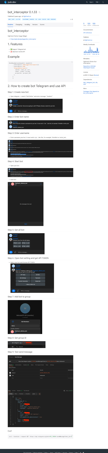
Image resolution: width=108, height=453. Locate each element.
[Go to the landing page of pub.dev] (10, 2)
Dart (13, 19)
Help (97, 2)
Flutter (18, 19)
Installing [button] (27, 24)
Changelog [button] (19, 24)
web (48, 19)
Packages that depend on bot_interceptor (91, 92)
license (96, 75)
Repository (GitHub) (89, 66)
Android (32, 19)
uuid (84, 84)
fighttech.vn (27, 16)
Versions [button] (35, 24)
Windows (53, 19)
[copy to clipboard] (72, 62)
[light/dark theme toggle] (103, 2)
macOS (44, 19)
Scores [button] (42, 24)
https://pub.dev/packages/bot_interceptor (23, 39)
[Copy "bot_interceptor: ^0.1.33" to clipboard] (39, 12)
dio (96, 82)
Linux (39, 19)
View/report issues (89, 68)
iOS (36, 19)
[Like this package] (71, 19)
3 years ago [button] (17, 16)
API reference (87, 33)
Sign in (91, 2)
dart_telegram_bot (89, 82)
